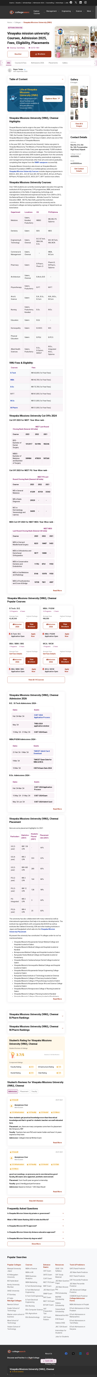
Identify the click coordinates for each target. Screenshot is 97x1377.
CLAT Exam (47, 1278)
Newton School (13, 1304)
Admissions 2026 (37, 63)
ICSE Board (59, 1319)
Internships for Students (60, 1332)
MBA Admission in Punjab (79, 1304)
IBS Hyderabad (12, 1281)
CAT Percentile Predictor (79, 1280)
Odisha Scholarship (59, 1304)
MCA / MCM (48, 644)
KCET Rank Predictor (77, 1276)
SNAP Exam (47, 1294)
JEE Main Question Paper (62, 1282)
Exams (11, 3)
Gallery (65, 63)
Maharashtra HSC (62, 1315)
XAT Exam (47, 1297)
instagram (87, 1353)
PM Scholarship (61, 1293)
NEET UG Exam (48, 1301)
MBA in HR (29, 1272)
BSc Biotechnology (33, 1317)
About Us (48, 1354)
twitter (73, 1353)
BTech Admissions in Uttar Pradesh (79, 1309)
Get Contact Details (79, 170)
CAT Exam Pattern (47, 1318)
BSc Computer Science (34, 1310)
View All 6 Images (79, 125)
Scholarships (27, 3)
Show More (36, 1244)
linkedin (80, 1353)
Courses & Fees (20, 63)
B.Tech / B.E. (14, 608)
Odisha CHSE (60, 1323)
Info (8, 63)
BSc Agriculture (31, 1313)
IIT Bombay (11, 1294)
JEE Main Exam (49, 1290)
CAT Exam (47, 1271)
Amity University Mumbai (13, 1286)
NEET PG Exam (48, 1282)
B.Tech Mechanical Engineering (33, 1291)
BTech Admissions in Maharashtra (77, 1315)
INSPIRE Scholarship (59, 1298)
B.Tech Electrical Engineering (32, 1301)
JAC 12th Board (61, 1327)
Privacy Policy (50, 1364)
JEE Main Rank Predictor (79, 1272)
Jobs (66, 3)
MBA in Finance (31, 1268)
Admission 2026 (38, 3)
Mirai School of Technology (12, 1322)
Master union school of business (15, 1315)
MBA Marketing (31, 1282)
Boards (18, 3)
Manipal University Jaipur (14, 1270)
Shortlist (18, 54)
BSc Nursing (30, 1306)
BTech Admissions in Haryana (77, 1328)
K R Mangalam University (12, 1276)
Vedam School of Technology (13, 1328)
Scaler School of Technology (13, 1309)
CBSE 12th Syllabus (59, 1270)
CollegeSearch (19, 12)
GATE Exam (47, 1275)
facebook (66, 1353)
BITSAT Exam (48, 1305)
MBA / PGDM (48, 608)
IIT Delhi (10, 1298)
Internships (59, 3)
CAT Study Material (59, 1276)
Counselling (50, 3)
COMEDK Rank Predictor (79, 1296)
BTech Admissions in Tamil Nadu (77, 1322)
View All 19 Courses (36, 680)
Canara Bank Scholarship (60, 1310)
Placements (53, 63)
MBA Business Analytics (31, 1277)
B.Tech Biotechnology (34, 1286)
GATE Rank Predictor (77, 1268)
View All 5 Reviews (36, 1201)
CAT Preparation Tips (47, 1311)
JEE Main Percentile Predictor (77, 1285)
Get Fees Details (15, 654)
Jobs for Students (62, 1337)
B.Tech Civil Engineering (34, 1296)
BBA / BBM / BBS (16, 644)
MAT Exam (47, 1286)
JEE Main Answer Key (61, 1288)
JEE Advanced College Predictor (78, 1291)
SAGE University (13, 1291)
